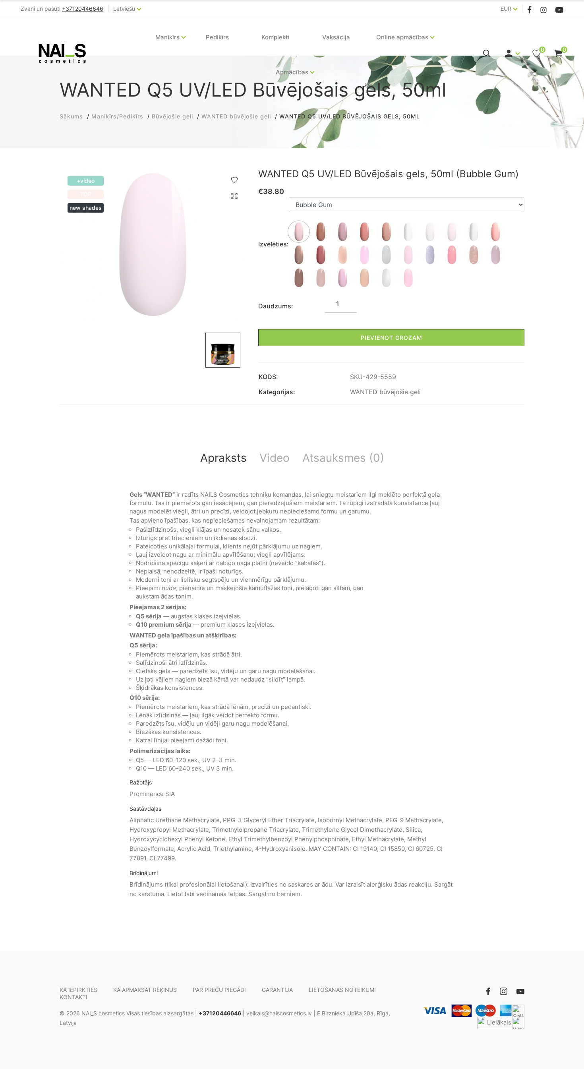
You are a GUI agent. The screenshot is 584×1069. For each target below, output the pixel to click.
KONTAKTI (73, 996)
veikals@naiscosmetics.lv (279, 1013)
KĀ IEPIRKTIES (78, 989)
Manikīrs (167, 37)
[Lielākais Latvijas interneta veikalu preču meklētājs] (494, 1023)
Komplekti (275, 37)
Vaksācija (336, 37)
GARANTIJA (277, 989)
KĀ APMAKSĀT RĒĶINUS (145, 989)
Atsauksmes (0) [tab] (343, 458)
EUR (506, 8)
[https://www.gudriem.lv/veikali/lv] (518, 1023)
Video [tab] (274, 458)
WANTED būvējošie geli (385, 392)
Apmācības (292, 72)
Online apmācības (402, 37)
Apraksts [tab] (223, 458)
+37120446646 (220, 1013)
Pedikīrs (217, 37)
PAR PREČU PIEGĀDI (219, 989)
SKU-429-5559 (373, 377)
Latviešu (124, 8)
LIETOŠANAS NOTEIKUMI (342, 989)
